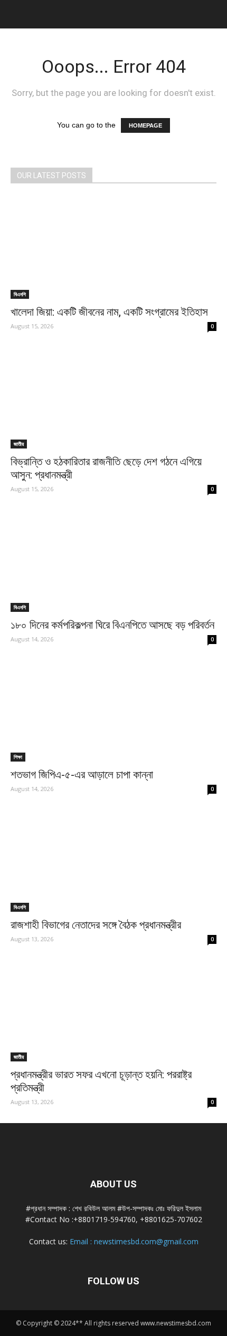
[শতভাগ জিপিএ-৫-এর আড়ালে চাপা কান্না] (113, 711)
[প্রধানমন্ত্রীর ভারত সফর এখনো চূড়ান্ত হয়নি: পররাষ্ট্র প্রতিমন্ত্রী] (113, 1011)
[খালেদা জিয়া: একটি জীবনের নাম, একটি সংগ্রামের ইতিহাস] (113, 248)
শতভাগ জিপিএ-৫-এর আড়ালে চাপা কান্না (82, 774)
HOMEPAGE (145, 125)
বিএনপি (20, 294)
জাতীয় (19, 443)
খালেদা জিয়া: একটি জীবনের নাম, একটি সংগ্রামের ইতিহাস (109, 312)
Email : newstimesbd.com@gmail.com (134, 1241)
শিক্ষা (18, 756)
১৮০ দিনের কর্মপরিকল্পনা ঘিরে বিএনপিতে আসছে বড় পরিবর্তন (112, 625)
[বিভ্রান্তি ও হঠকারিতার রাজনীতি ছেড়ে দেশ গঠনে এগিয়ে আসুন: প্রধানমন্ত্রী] (113, 398)
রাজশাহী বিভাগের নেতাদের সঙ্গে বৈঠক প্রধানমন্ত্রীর (96, 925)
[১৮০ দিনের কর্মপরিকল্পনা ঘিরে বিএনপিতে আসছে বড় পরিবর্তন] (113, 561)
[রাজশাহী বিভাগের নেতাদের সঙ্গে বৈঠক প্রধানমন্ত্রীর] (113, 861)
